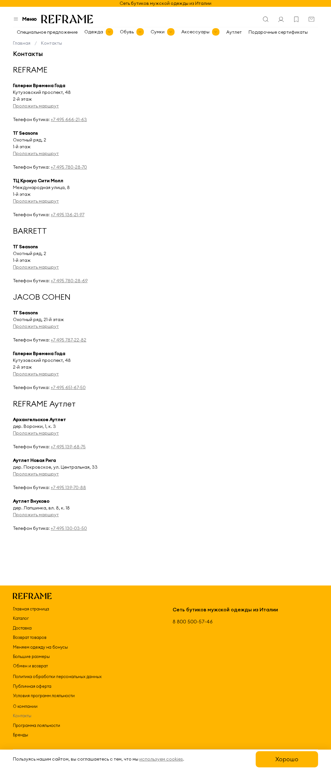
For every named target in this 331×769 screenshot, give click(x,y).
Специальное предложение (47, 32)
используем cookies (161, 759)
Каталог (21, 618)
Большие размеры (31, 656)
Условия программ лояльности (44, 695)
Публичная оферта (32, 686)
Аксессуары (195, 32)
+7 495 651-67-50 (68, 387)
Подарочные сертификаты (278, 32)
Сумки (158, 32)
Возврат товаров (30, 637)
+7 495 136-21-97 (67, 214)
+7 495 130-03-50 (69, 528)
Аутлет (234, 32)
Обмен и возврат (30, 665)
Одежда (93, 32)
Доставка (22, 627)
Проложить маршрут (36, 106)
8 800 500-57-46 (193, 622)
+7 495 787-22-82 (68, 340)
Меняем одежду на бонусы (40, 647)
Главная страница (31, 608)
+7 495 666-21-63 (69, 119)
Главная (21, 43)
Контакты (22, 715)
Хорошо (286, 759)
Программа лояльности (36, 725)
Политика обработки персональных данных (57, 676)
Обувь (127, 32)
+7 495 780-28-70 (69, 167)
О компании (25, 706)
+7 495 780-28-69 (69, 281)
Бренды (20, 734)
